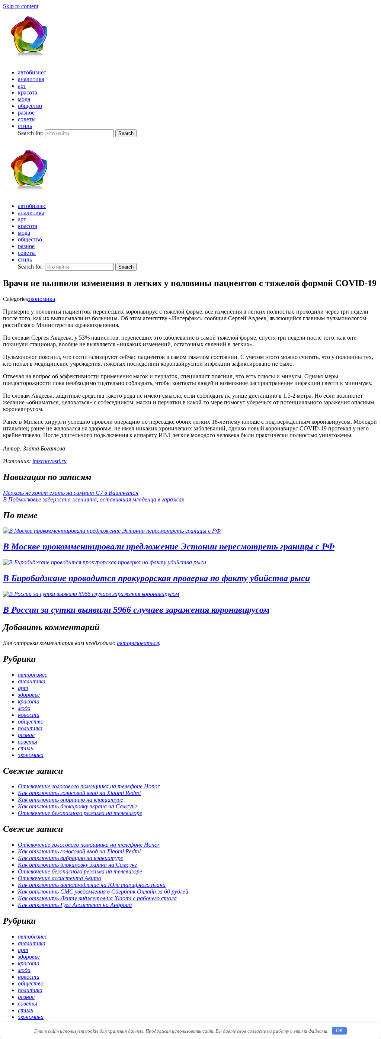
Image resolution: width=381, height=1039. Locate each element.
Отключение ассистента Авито (59, 878)
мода (24, 99)
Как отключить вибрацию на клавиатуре (70, 799)
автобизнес (32, 72)
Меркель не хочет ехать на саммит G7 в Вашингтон (70, 493)
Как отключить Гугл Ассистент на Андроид (75, 905)
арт (22, 86)
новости (28, 715)
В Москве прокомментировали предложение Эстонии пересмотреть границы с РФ (168, 546)
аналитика (31, 79)
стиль (25, 126)
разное (26, 112)
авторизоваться (138, 643)
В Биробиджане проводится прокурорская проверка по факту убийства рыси (156, 578)
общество (30, 106)
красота (27, 92)
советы (27, 119)
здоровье (29, 695)
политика (30, 728)
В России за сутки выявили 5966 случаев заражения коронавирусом (136, 610)
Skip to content (20, 6)
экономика (41, 299)
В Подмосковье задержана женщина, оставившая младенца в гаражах (93, 499)
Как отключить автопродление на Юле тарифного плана (92, 885)
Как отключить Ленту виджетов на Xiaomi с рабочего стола (97, 898)
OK (339, 1030)
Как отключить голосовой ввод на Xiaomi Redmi (79, 793)
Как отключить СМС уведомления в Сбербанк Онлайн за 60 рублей (103, 891)
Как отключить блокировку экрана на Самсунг (77, 806)
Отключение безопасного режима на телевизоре (80, 813)
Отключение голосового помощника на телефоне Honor (89, 786)
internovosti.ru (49, 461)
